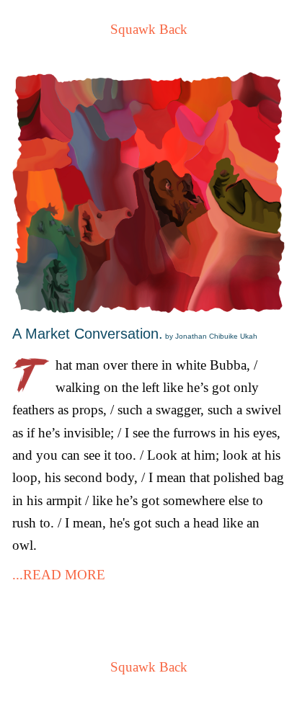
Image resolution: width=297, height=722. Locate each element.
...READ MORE (58, 574)
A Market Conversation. (134, 334)
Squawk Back (148, 29)
